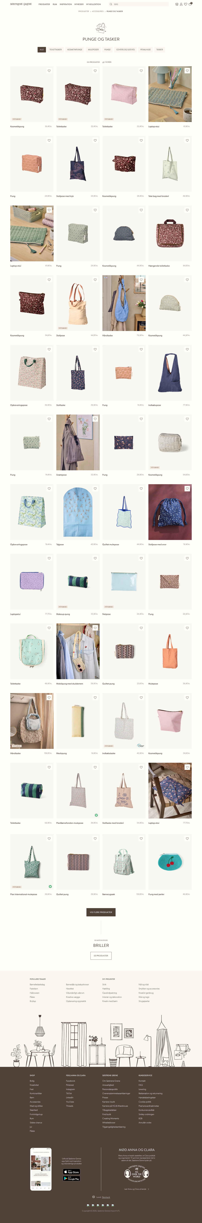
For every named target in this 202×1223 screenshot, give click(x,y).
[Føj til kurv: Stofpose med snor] (188, 548)
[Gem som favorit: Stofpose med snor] (187, 488)
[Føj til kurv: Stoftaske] (96, 409)
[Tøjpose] (78, 512)
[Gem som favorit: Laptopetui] (49, 558)
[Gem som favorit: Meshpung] (95, 697)
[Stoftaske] (78, 373)
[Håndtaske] (124, 303)
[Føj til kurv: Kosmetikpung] (50, 130)
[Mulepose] (170, 651)
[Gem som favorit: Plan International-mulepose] (49, 838)
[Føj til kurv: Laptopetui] (50, 618)
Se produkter (101, 955)
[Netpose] (124, 582)
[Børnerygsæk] (124, 862)
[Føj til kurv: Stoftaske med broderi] (142, 827)
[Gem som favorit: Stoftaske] (95, 349)
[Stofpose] (78, 303)
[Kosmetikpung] (32, 94)
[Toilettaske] (78, 94)
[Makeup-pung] (78, 582)
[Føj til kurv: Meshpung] (96, 757)
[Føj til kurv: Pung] (50, 200)
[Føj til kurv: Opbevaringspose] (50, 409)
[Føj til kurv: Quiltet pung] (142, 688)
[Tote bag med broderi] (170, 164)
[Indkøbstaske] (124, 721)
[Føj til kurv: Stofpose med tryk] (96, 200)
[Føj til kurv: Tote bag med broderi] (188, 200)
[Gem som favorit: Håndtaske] (141, 279)
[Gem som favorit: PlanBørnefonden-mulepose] (95, 767)
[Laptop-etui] (170, 94)
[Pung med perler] (170, 862)
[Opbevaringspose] (32, 373)
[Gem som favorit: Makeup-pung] (95, 558)
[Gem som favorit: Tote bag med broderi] (187, 140)
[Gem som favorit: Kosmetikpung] (49, 70)
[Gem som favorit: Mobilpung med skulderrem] (95, 627)
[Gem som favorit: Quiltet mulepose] (141, 488)
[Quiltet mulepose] (124, 512)
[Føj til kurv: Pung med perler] (188, 898)
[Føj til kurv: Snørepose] (96, 479)
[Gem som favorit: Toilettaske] (95, 70)
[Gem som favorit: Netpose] (141, 558)
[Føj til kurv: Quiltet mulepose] (142, 548)
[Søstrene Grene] (21, 4)
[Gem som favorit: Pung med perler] (187, 838)
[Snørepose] (78, 442)
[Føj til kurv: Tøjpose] (96, 548)
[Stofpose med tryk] (78, 164)
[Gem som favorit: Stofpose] (95, 279)
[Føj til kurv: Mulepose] (188, 688)
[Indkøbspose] (170, 373)
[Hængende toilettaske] (170, 233)
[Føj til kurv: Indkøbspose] (188, 409)
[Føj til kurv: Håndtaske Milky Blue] (142, 339)
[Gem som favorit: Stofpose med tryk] (95, 140)
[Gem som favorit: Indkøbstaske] (141, 697)
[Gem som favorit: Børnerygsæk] (141, 838)
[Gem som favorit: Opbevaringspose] (49, 349)
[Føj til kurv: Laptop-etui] (188, 130)
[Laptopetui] (32, 582)
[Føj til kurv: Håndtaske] (50, 757)
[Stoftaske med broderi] (124, 790)
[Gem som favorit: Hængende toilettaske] (187, 210)
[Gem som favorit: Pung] (49, 140)
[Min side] (181, 4)
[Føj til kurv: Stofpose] (96, 339)
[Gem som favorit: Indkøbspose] (187, 349)
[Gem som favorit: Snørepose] (95, 419)
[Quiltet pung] (124, 651)
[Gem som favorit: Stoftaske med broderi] (141, 767)
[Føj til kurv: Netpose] (142, 618)
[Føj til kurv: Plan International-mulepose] (50, 898)
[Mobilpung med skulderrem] (78, 651)
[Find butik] (177, 4)
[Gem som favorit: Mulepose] (187, 627)
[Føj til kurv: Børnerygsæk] (142, 898)
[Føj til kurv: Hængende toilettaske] (188, 270)
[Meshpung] (78, 721)
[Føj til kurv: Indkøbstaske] (142, 757)
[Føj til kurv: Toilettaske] (96, 130)
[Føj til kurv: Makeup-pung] (96, 618)
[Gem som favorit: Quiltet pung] (141, 627)
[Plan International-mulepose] (32, 862)
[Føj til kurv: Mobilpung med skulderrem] (96, 688)
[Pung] (32, 164)
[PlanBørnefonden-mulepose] (78, 790)
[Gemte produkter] (185, 4)
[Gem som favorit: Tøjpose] (95, 488)
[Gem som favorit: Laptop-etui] (187, 70)
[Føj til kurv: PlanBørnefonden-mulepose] (96, 827)
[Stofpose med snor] (170, 512)
